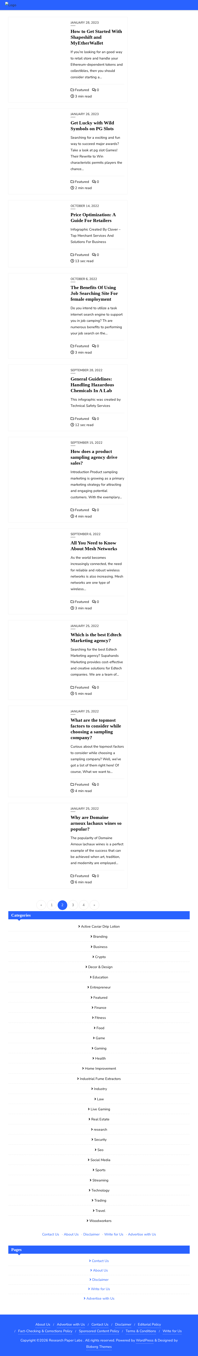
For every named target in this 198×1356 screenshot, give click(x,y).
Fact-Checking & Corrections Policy (45, 1331)
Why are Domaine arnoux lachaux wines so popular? (96, 823)
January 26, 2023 (85, 114)
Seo (100, 1150)
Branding (100, 936)
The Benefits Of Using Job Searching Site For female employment (94, 293)
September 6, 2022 (86, 534)
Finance (100, 1007)
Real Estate (100, 1119)
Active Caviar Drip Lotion (100, 926)
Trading (100, 1200)
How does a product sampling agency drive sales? (94, 457)
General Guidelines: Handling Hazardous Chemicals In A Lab (92, 384)
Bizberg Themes (99, 1346)
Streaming (100, 1180)
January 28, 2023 (85, 23)
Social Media (100, 1160)
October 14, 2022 (85, 206)
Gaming (100, 1048)
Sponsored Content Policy (99, 1331)
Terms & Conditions (141, 1331)
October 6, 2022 (84, 279)
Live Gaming (100, 1109)
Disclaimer (91, 1234)
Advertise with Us (142, 1234)
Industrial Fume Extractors (100, 1078)
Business (100, 946)
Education (100, 977)
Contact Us (50, 1234)
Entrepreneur (100, 987)
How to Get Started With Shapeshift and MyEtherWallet (96, 37)
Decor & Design (100, 967)
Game (100, 1038)
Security (100, 1139)
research (100, 1129)
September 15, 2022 (86, 443)
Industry (100, 1089)
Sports (100, 1170)
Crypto (100, 957)
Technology (100, 1190)
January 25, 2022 (85, 626)
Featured (81, 90)
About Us (71, 1234)
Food (100, 1028)
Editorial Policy (149, 1324)
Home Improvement (100, 1068)
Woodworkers (100, 1220)
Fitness (100, 1017)
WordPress (145, 1340)
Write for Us (113, 1234)
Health (100, 1058)
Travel (100, 1210)
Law (100, 1099)
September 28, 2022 (86, 370)
